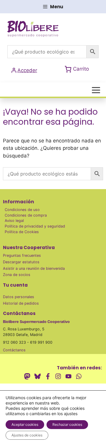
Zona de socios (16, 274)
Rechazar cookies (67, 424)
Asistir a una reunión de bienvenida (34, 268)
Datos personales (18, 297)
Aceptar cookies (24, 424)
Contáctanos (14, 350)
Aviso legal (14, 220)
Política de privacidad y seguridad (35, 226)
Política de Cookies (22, 232)
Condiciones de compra (26, 215)
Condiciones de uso (22, 209)
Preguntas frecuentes (22, 255)
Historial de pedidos (21, 303)
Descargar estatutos (21, 262)
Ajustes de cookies (26, 435)
